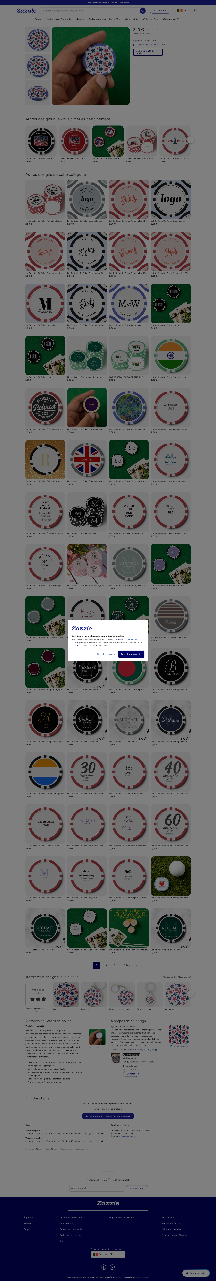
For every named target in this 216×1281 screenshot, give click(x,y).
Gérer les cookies (106, 654)
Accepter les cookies (131, 654)
